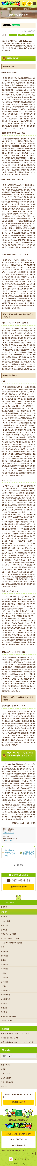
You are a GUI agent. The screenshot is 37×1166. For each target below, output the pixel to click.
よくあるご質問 (6, 1078)
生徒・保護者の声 (7, 1082)
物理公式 (4, 1008)
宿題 (2, 947)
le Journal (13, 35)
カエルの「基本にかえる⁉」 (26, 35)
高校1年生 (4, 960)
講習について (5, 1086)
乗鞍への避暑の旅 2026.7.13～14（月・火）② (17, 1042)
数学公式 (4, 1003)
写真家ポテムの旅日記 (8, 1016)
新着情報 (4, 912)
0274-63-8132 (9, 841)
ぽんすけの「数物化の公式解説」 (12, 943)
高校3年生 (4, 951)
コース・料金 (5, 1073)
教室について (5, 1065)
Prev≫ (34, 847)
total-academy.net (8, 833)
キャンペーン (5, 917)
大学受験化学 (5, 999)
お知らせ (4, 907)
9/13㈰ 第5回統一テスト (9, 1038)
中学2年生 (4, 969)
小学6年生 (4, 977)
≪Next (3, 847)
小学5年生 (4, 982)
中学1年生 (4, 973)
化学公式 (4, 1012)
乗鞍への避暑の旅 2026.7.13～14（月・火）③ (17, 1033)
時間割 (3, 1069)
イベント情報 (5, 921)
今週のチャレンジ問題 (8, 934)
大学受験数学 (5, 990)
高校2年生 (4, 956)
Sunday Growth (6, 1021)
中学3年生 (4, 964)
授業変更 (4, 930)
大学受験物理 (5, 995)
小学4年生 (4, 986)
